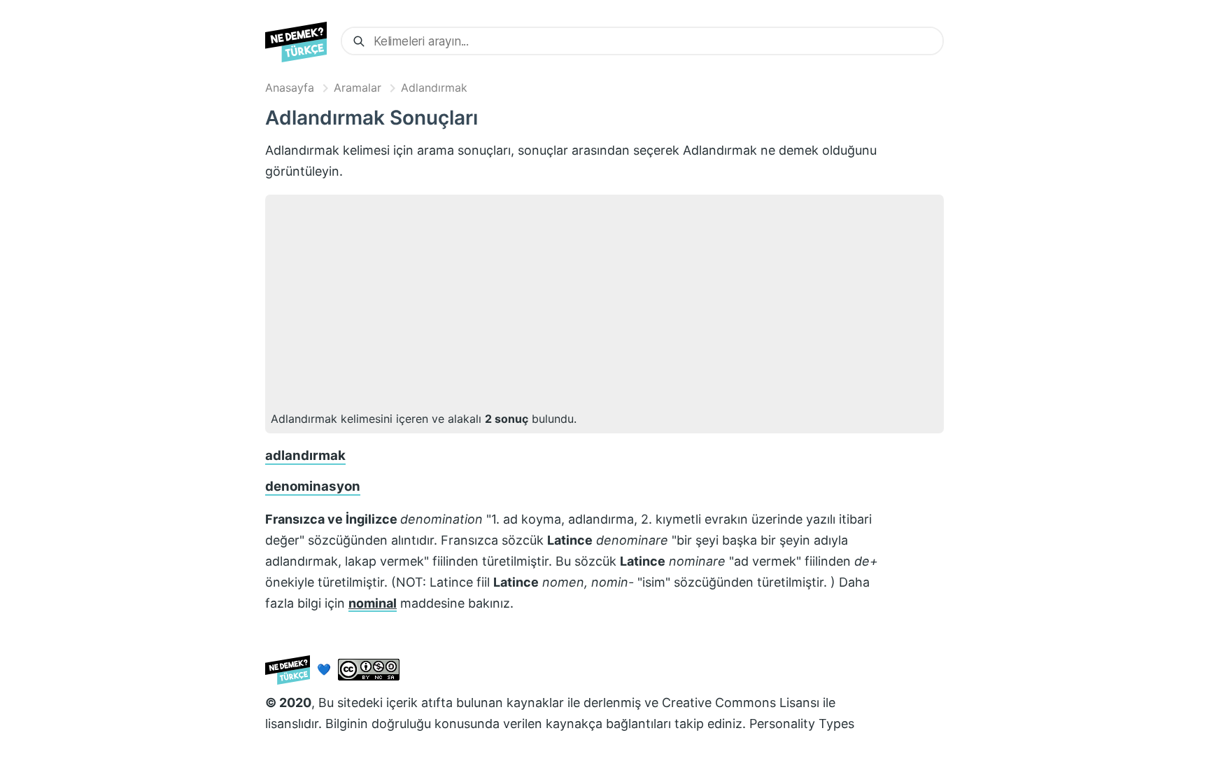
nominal (372, 603)
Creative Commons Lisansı (740, 702)
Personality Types (801, 723)
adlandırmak (305, 455)
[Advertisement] (604, 305)
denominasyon (312, 486)
